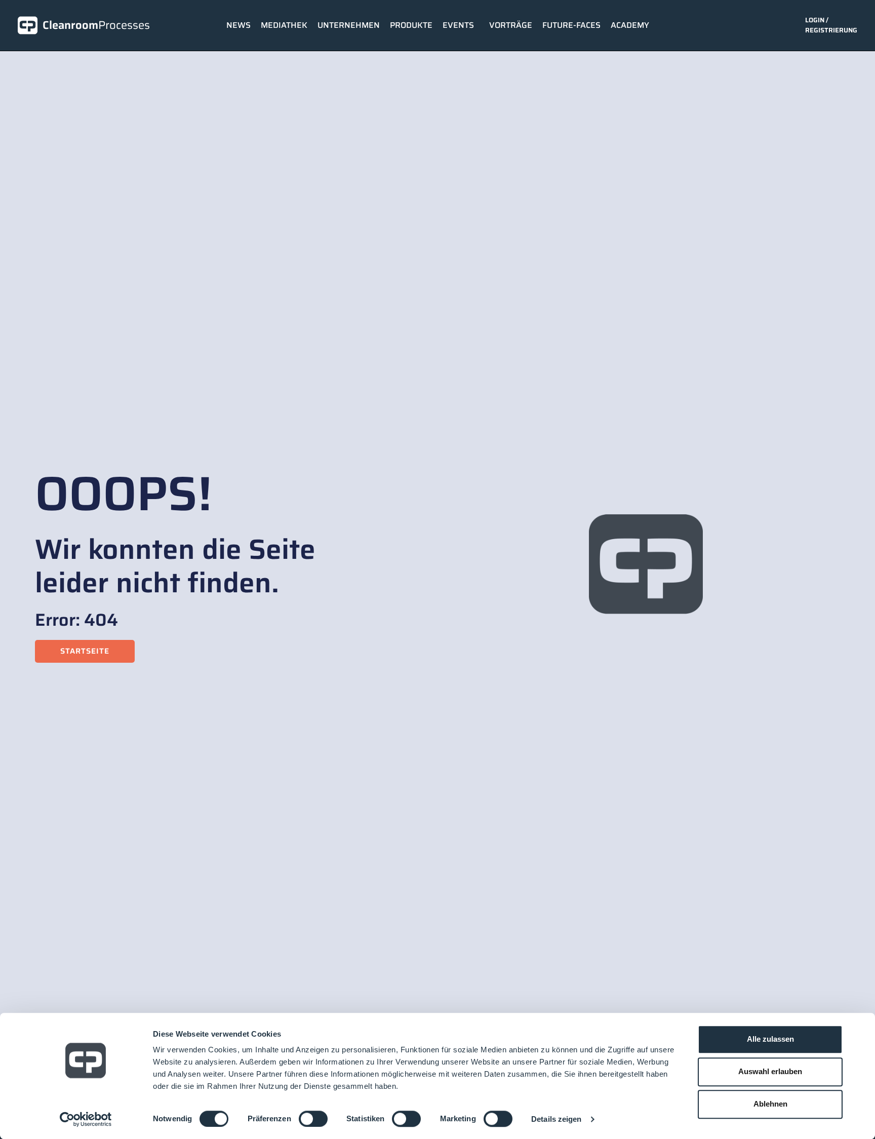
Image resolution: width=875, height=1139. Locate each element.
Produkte (411, 25)
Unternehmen (348, 25)
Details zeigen (556, 1119)
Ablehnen (770, 1103)
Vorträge (510, 25)
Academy (630, 25)
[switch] (313, 1119)
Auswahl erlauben (770, 1071)
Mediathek (284, 25)
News (238, 25)
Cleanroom (96, 25)
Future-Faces (571, 25)
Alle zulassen (770, 1039)
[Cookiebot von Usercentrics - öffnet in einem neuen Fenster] (86, 1119)
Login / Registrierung (831, 25)
